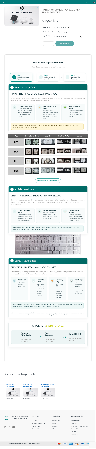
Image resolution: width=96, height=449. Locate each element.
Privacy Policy (36, 426)
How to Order (56, 420)
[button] (37, 8)
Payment (54, 423)
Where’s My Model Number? (79, 426)
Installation (74, 423)
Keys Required (47, 36)
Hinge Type (46, 27)
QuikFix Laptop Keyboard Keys (18, 443)
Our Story (35, 420)
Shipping (54, 426)
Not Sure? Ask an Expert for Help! (48, 180)
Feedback (74, 432)
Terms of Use (36, 429)
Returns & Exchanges (77, 429)
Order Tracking (75, 420)
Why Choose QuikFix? (38, 423)
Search (86, 2)
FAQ (53, 429)
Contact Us (74, 434)
